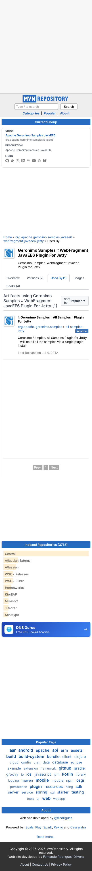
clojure (80, 756)
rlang (70, 787)
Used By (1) (59, 278)
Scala (29, 827)
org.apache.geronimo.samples (40, 327)
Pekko (58, 827)
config (26, 762)
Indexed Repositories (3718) (46, 544)
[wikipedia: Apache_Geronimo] (28, 160)
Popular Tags (46, 742)
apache (43, 750)
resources (54, 786)
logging (14, 780)
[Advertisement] (46, 46)
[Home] (46, 101)
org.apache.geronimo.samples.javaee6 (43, 237)
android (26, 750)
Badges (79, 278)
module (58, 780)
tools (31, 798)
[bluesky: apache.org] (44, 160)
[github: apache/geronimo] (7, 160)
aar (13, 750)
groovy (12, 774)
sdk (79, 786)
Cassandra (78, 827)
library (81, 774)
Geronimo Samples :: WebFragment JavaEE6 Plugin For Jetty (53, 253)
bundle (54, 756)
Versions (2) (35, 278)
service (27, 792)
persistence (19, 787)
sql (52, 792)
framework (48, 768)
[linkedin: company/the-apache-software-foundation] (23, 160)
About (64, 113)
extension (31, 768)
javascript (43, 774)
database (60, 762)
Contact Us (40, 864)
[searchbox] (36, 106)
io (23, 774)
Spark (47, 827)
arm (65, 750)
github (65, 768)
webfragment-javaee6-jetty (23, 241)
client (67, 756)
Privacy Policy (61, 864)
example (15, 768)
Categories (31, 113)
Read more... (46, 837)
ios (29, 774)
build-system (32, 756)
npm (70, 780)
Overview (13, 278)
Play (38, 827)
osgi (80, 780)
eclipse (76, 762)
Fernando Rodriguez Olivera (63, 856)
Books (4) (13, 286)
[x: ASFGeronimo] (18, 160)
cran (37, 762)
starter (63, 792)
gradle (79, 768)
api (55, 750)
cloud (14, 762)
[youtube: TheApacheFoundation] (34, 160)
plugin (36, 786)
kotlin (68, 774)
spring (42, 792)
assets (77, 750)
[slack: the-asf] (39, 160)
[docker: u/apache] (12, 160)
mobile (43, 780)
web (46, 798)
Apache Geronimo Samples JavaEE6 (30, 135)
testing (77, 792)
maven (28, 780)
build (11, 756)
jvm (57, 774)
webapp (59, 798)
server (14, 792)
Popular (50, 113)
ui (38, 798)
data (46, 762)
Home (7, 237)
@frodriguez (63, 818)
